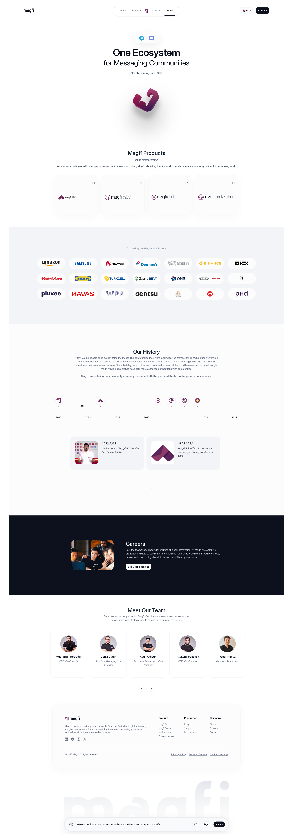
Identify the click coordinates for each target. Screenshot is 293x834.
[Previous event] (142, 488)
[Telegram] (72, 739)
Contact (262, 10)
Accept (219, 824)
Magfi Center (165, 728)
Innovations (190, 732)
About (213, 724)
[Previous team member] (141, 688)
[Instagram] (78, 739)
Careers (214, 728)
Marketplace (165, 732)
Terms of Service (198, 754)
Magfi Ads (164, 724)
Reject (207, 824)
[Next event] (151, 488)
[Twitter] (84, 739)
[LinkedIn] (66, 739)
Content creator (166, 736)
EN (245, 10)
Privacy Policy (178, 754)
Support (188, 728)
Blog (186, 724)
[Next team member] (151, 688)
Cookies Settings (219, 754)
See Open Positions (138, 566)
